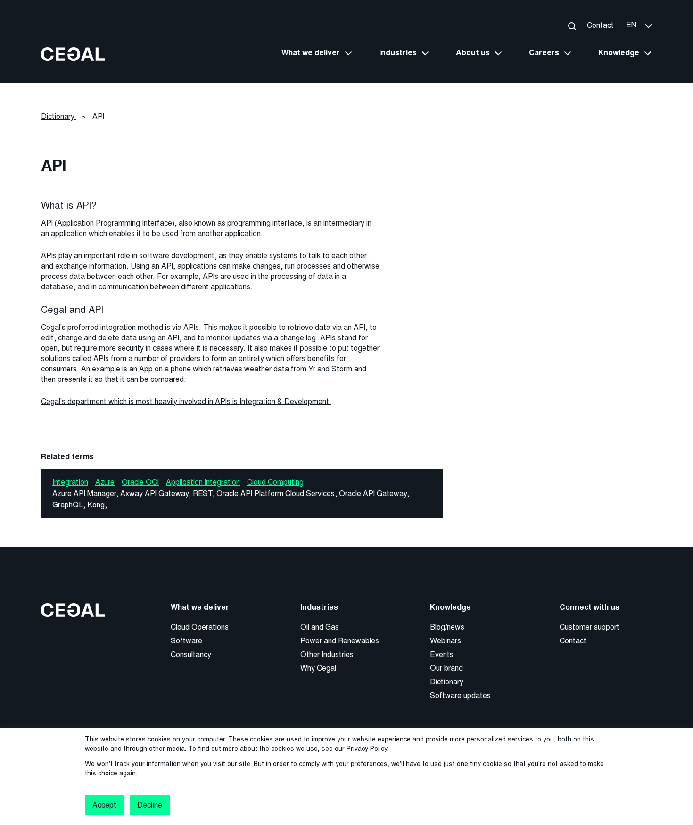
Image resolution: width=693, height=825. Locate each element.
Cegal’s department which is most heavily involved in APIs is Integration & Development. (186, 401)
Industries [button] (398, 53)
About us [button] (473, 53)
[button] (571, 25)
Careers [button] (544, 53)
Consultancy (191, 654)
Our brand (446, 668)
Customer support (589, 627)
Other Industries (327, 654)
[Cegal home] (73, 54)
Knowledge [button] (618, 53)
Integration (70, 482)
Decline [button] (149, 805)
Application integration (203, 482)
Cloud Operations (200, 627)
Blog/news (447, 627)
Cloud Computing (275, 482)
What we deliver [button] (310, 53)
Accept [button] (104, 805)
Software (186, 641)
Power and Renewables (339, 641)
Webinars (445, 641)
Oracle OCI (140, 482)
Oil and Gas (319, 627)
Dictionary (446, 682)
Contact (600, 25)
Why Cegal (318, 668)
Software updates (460, 695)
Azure (105, 482)
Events (442, 654)
